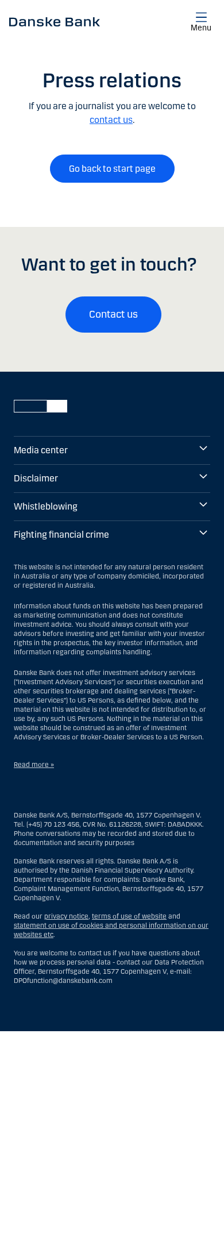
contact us (111, 119)
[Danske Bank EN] (54, 21)
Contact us (113, 314)
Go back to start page (112, 168)
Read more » (34, 765)
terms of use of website (129, 916)
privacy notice (66, 916)
